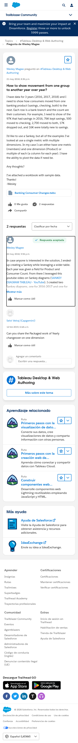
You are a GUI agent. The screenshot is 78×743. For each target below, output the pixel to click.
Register (32, 28)
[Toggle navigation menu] (70, 15)
